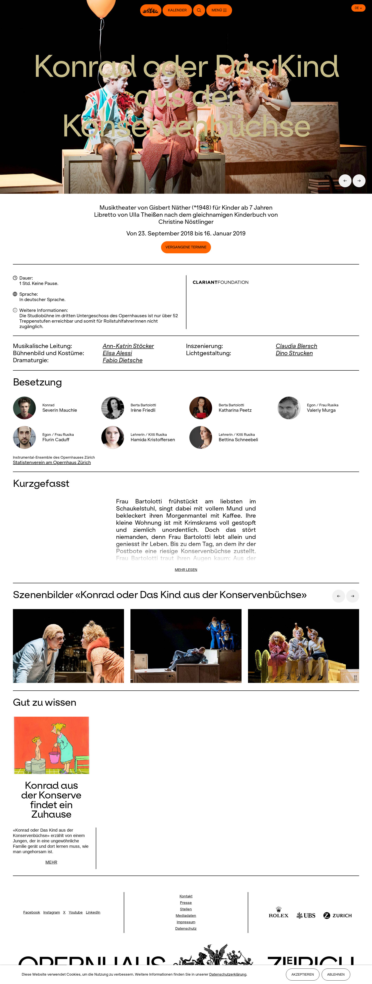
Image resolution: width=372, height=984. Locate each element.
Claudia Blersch (296, 346)
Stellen (186, 909)
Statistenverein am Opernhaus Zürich (52, 462)
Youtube (76, 912)
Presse (186, 903)
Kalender (177, 10)
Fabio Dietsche (123, 360)
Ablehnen (336, 974)
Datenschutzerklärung (227, 974)
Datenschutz (186, 929)
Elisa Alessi (117, 353)
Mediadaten (186, 916)
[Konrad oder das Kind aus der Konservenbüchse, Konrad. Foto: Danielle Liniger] (68, 646)
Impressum (186, 922)
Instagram (51, 912)
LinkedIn (93, 912)
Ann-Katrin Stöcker (128, 346)
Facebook (31, 912)
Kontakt (186, 896)
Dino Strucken (294, 353)
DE (357, 8)
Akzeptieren (302, 974)
